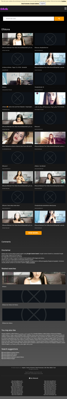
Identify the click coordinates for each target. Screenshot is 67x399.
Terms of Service (30, 367)
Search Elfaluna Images (9, 358)
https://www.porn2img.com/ (50, 391)
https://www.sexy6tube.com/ (50, 382)
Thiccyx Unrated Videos (42, 341)
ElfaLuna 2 (5, 166)
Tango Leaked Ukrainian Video (18, 335)
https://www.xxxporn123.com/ (17, 392)
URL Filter (46, 367)
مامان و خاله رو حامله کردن (16, 344)
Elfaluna (4, 87)
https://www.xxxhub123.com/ (17, 391)
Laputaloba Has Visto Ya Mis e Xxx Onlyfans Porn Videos (22, 338)
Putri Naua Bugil (25, 336)
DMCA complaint (30, 262)
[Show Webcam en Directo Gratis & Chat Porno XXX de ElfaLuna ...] (17, 143)
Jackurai (29, 335)
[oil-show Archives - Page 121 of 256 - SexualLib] (17, 64)
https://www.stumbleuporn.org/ (50, 394)
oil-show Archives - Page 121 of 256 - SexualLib (14, 67)
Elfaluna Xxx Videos (7, 323)
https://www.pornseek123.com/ (50, 384)
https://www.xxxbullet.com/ (17, 390)
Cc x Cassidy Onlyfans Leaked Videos (40, 333)
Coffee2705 (33, 336)
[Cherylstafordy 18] (50, 84)
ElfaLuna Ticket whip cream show (11, 205)
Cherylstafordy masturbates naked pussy (45, 205)
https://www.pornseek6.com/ (50, 385)
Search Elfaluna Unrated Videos (11, 352)
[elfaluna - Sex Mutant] (50, 163)
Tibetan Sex (14, 341)
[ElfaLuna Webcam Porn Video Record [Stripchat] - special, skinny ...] (50, 64)
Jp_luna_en (55, 336)
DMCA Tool (53, 367)
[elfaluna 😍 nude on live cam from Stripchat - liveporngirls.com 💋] (17, 104)
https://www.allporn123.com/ (50, 387)
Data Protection (39, 367)
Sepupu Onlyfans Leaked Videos (10, 333)
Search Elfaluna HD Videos (10, 355)
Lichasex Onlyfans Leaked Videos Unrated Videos (37, 339)
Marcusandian (31, 341)
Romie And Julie (6, 341)
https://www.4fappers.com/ (17, 381)
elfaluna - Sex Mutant (40, 166)
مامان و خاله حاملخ (28, 344)
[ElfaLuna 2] (17, 163)
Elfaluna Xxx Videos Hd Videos (10, 305)
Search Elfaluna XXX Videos (10, 354)
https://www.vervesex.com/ (17, 389)
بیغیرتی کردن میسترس (24, 333)
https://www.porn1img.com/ (50, 390)
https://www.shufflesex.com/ (17, 387)
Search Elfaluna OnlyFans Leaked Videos (13, 357)
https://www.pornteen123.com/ (50, 386)
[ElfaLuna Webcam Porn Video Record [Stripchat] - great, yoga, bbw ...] (50, 143)
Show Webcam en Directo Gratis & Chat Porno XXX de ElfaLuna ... (19, 146)
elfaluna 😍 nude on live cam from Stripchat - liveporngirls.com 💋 (19, 107)
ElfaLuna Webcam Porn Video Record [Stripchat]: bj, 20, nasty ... (18, 47)
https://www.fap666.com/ (17, 385)
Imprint (24, 367)
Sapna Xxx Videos (22, 341)
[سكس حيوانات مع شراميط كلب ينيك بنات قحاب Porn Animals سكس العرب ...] (50, 104)
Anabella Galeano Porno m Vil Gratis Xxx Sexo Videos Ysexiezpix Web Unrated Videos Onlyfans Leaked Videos (33, 341)
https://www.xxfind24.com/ (17, 393)
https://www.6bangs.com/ (17, 383)
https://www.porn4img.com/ (50, 393)
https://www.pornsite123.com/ (17, 386)
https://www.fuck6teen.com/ (50, 383)
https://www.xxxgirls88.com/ (50, 381)
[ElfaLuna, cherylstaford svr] (50, 45)
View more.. (33, 233)
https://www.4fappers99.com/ (17, 382)
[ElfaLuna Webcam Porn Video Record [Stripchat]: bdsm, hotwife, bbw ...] (50, 183)
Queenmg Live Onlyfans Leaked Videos (48, 335)
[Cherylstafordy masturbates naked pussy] (50, 203)
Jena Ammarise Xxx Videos (44, 336)
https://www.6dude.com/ (17, 384)
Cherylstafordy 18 (39, 87)
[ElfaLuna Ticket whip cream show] (17, 203)
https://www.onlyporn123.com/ (50, 389)
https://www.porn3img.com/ (50, 392)
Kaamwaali (17, 336)
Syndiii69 (53, 339)
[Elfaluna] (17, 84)
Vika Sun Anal (60, 339)
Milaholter (40, 338)
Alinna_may (35, 335)
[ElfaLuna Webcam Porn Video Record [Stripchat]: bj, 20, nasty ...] (17, 45)
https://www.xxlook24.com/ (17, 394)
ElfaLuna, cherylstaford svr (41, 47)
